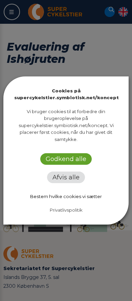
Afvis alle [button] (66, 177)
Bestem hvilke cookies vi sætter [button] (66, 196)
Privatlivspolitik (66, 210)
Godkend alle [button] (66, 159)
